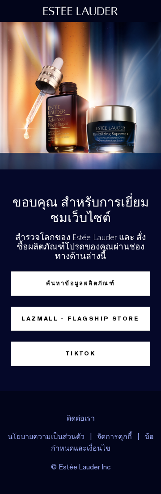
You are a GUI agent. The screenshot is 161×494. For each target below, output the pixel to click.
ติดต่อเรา (81, 418)
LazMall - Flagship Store (80, 318)
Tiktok (80, 353)
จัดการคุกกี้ (114, 436)
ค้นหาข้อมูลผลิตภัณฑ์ (80, 283)
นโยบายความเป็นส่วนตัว (46, 436)
